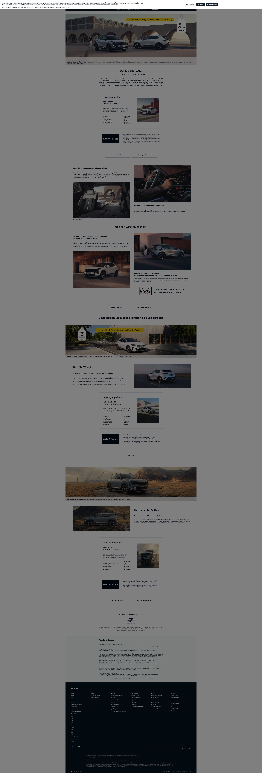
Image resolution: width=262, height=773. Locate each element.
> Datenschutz (61, 7)
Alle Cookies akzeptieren (212, 4)
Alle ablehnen (201, 4)
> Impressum (67, 7)
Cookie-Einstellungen (190, 4)
